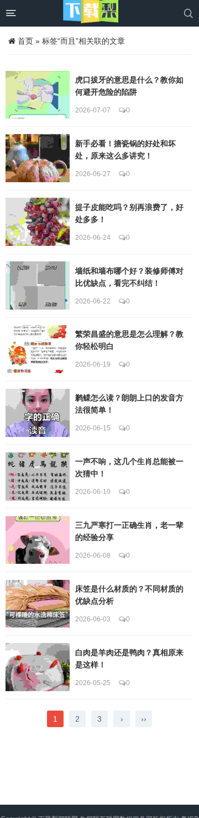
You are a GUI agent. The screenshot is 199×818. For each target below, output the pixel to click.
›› (143, 718)
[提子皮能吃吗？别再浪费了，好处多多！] (38, 222)
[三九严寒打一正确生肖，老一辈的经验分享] (38, 540)
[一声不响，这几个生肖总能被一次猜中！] (38, 476)
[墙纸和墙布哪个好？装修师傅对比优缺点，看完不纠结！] (38, 285)
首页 (25, 41)
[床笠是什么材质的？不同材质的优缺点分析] (38, 604)
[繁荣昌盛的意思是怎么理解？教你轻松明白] (38, 349)
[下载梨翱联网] (90, 13)
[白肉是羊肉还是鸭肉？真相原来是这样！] (38, 667)
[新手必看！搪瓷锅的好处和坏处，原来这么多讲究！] (38, 158)
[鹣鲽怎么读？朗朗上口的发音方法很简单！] (38, 413)
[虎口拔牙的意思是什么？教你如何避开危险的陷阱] (38, 95)
